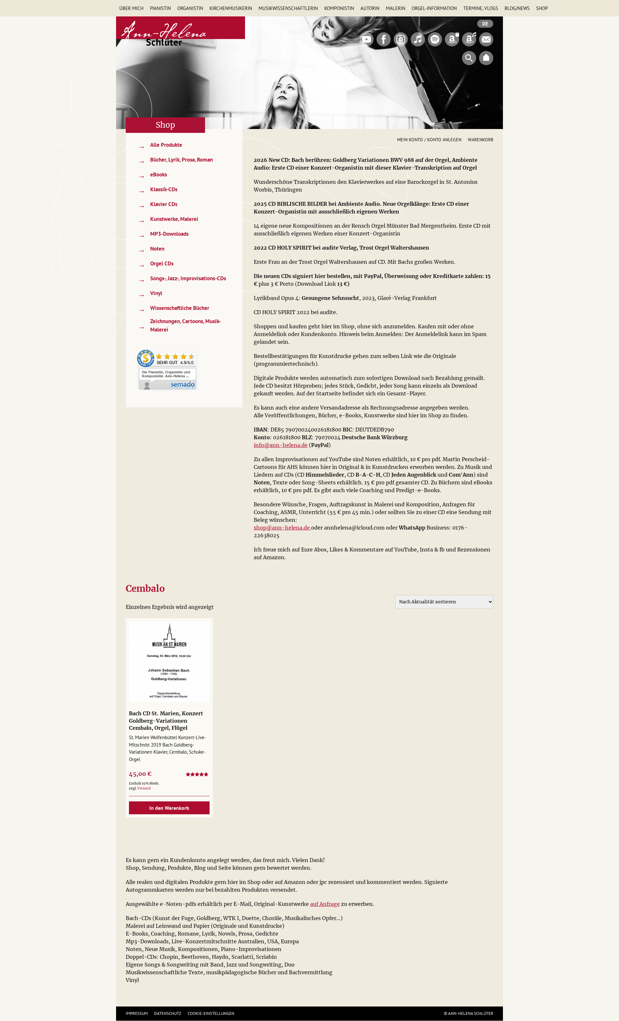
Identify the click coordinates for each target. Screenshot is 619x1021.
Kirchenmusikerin (231, 8)
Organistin (190, 8)
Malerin (395, 8)
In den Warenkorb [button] (169, 808)
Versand (144, 788)
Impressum (137, 1013)
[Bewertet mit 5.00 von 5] (198, 775)
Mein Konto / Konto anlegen (429, 140)
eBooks (152, 175)
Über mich (131, 8)
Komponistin (339, 8)
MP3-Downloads (163, 235)
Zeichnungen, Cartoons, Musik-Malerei (179, 325)
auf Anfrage (325, 904)
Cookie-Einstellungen (211, 1013)
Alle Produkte (160, 146)
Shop (542, 8)
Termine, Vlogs (480, 8)
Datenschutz (167, 1013)
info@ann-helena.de (281, 445)
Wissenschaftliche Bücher (173, 309)
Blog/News (517, 8)
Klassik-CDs (157, 190)
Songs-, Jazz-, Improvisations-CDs (182, 279)
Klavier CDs (157, 205)
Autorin (369, 8)
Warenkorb (480, 140)
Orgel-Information (434, 8)
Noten (151, 249)
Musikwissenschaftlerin (288, 8)
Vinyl (150, 294)
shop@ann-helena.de (282, 527)
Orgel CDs (155, 264)
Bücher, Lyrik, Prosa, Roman (175, 160)
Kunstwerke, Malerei (168, 220)
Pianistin (160, 8)
